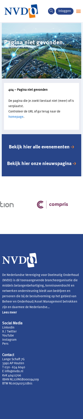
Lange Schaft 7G (13, 359)
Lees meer (9, 312)
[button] (51, 11)
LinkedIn (8, 327)
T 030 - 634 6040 (13, 367)
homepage (15, 117)
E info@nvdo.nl (12, 371)
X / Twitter (9, 331)
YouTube (8, 335)
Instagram (9, 340)
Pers (5, 344)
